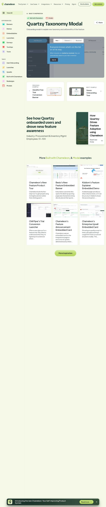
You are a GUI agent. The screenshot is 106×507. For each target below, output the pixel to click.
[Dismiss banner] (96, 502)
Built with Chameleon (57, 157)
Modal (76, 157)
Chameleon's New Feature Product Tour (38, 185)
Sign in (74, 4)
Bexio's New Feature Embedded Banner (65, 185)
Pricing (67, 4)
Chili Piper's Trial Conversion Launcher (36, 224)
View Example (39, 171)
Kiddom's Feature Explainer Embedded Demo (90, 185)
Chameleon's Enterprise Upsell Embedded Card (90, 224)
